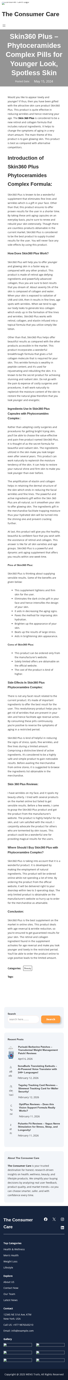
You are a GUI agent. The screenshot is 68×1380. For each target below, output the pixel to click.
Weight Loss (10, 1261)
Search (50, 1019)
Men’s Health (11, 1255)
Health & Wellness (14, 1249)
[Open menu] (4, 25)
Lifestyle (8, 1267)
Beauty (27, 968)
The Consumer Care (30, 14)
